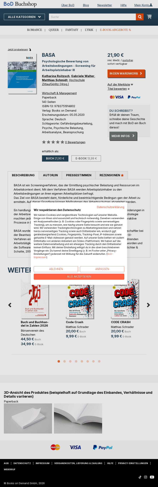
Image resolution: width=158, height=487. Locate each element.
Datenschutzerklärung (110, 206)
